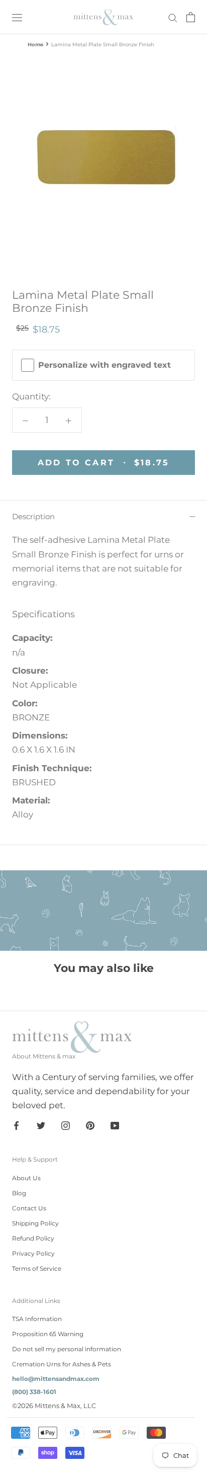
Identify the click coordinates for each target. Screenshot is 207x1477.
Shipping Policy (35, 1223)
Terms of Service (36, 1268)
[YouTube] (115, 1125)
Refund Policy (33, 1238)
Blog (19, 1193)
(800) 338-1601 (34, 1392)
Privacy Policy (33, 1253)
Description (33, 516)
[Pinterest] (90, 1125)
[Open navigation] (17, 17)
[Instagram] (65, 1125)
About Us (26, 1178)
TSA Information (37, 1319)
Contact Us (29, 1208)
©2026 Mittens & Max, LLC (54, 1406)
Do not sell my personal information (66, 1349)
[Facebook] (16, 1125)
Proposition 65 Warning (47, 1334)
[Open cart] (190, 17)
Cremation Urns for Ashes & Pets (61, 1364)
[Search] (172, 17)
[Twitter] (41, 1125)
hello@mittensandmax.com (55, 1378)
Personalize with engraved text (104, 365)
